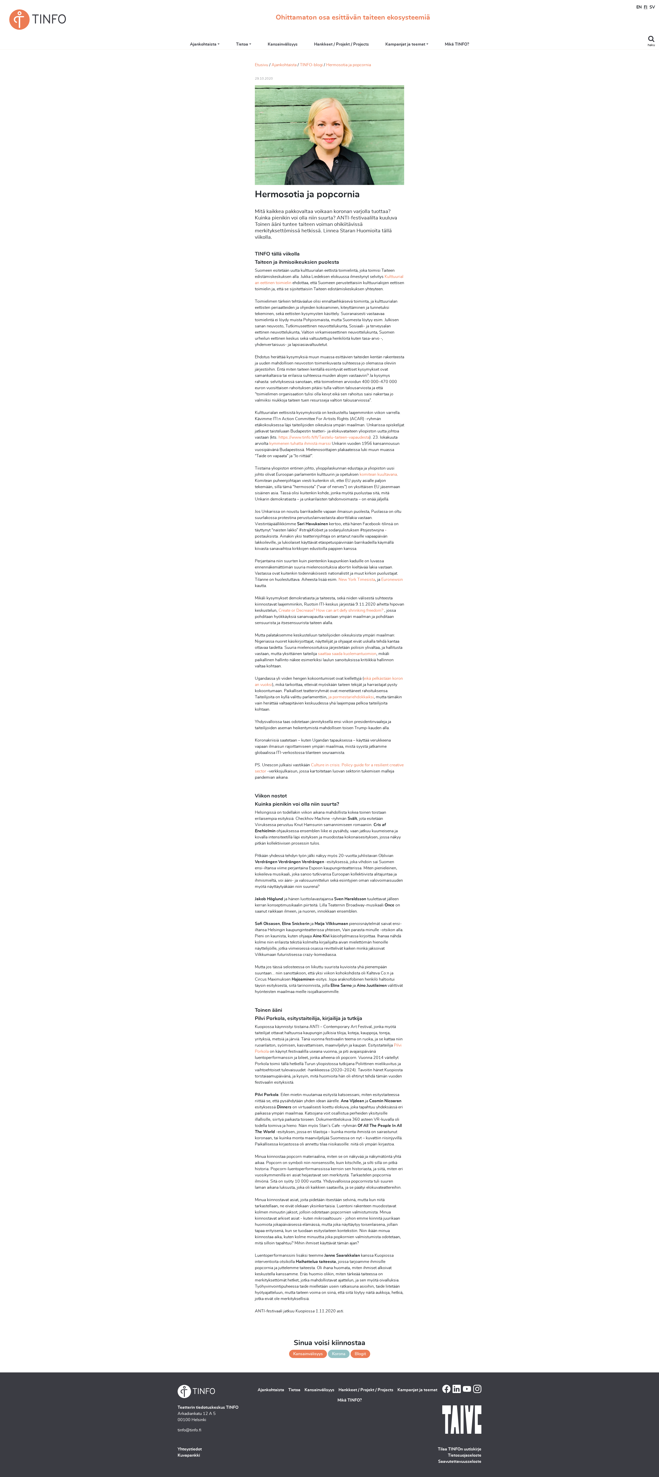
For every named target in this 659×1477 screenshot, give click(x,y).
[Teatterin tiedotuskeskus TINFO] (37, 19)
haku (651, 45)
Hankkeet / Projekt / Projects (341, 44)
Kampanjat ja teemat (405, 44)
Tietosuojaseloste (464, 1455)
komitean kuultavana (378, 474)
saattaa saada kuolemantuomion (347, 654)
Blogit (360, 1354)
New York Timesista (357, 580)
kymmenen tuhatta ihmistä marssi (300, 444)
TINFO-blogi (311, 65)
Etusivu (261, 65)
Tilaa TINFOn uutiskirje (459, 1449)
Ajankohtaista (203, 44)
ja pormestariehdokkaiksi (351, 697)
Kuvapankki (189, 1455)
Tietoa (242, 44)
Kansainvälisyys (283, 44)
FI (645, 7)
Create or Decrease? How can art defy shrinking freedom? (331, 610)
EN (639, 7)
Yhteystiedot (190, 1449)
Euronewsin (392, 580)
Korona (338, 1354)
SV (652, 7)
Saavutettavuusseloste (459, 1461)
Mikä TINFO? (457, 44)
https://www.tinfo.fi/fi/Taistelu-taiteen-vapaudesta (324, 437)
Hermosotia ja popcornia (348, 65)
